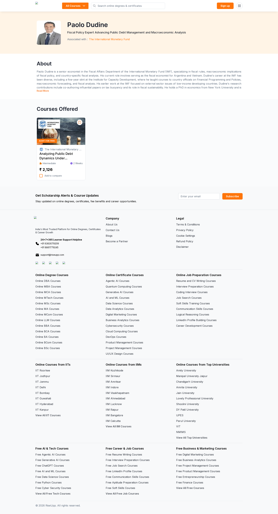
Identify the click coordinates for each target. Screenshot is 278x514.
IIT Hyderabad (44, 404)
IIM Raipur (112, 409)
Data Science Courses (119, 303)
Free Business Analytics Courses (196, 460)
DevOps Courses (116, 336)
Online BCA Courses (47, 331)
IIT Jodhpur (42, 376)
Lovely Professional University (194, 398)
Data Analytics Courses (120, 308)
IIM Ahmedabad (115, 398)
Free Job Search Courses (122, 465)
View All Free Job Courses (122, 493)
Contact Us (112, 230)
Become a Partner (117, 241)
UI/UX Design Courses (119, 353)
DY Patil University (187, 409)
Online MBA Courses (48, 286)
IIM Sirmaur (113, 376)
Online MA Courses (47, 308)
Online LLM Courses (47, 320)
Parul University (186, 421)
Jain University (185, 393)
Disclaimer (182, 246)
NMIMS (181, 432)
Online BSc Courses (47, 348)
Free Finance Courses (189, 482)
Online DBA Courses (47, 280)
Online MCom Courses (49, 314)
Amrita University (186, 387)
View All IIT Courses (48, 415)
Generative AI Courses (119, 292)
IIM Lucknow (114, 404)
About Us (111, 224)
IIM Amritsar (113, 381)
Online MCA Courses (48, 292)
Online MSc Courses (47, 303)
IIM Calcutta (113, 421)
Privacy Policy (185, 230)
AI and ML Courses (117, 297)
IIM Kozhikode (114, 370)
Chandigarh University (189, 381)
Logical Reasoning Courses (192, 314)
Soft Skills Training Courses (193, 303)
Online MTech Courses (49, 297)
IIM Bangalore (114, 415)
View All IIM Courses (118, 426)
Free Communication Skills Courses (127, 476)
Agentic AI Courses (117, 280)
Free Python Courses (48, 482)
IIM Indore (112, 387)
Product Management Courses (124, 342)
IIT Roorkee (42, 370)
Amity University (186, 370)
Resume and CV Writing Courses (196, 280)
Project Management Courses (124, 348)
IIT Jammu (42, 381)
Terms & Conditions (188, 224)
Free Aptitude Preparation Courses (127, 482)
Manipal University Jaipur (192, 376)
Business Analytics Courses (122, 320)
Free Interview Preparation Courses (128, 460)
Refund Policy (184, 241)
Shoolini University (187, 404)
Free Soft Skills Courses (120, 488)
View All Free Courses (190, 488)
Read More (43, 90)
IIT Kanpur (42, 409)
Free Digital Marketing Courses (195, 454)
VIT (178, 426)
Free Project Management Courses (197, 465)
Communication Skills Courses (194, 308)
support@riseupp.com (52, 254)
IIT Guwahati (43, 398)
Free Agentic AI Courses (50, 454)
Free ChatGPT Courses (49, 465)
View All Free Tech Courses (52, 493)
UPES (179, 415)
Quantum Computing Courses (124, 286)
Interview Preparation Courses (195, 286)
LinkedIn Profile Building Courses (196, 320)
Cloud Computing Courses (122, 331)
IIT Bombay (42, 393)
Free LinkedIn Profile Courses (124, 471)
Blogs (109, 235)
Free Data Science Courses (52, 476)
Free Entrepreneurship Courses (195, 476)
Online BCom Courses (48, 342)
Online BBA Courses (47, 325)
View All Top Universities (191, 437)
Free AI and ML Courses (50, 471)
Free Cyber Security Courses (53, 488)
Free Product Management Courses (198, 471)
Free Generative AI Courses (52, 460)
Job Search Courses (189, 297)
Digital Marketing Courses (121, 314)
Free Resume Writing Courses (124, 454)
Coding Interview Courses (192, 292)
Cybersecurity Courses (120, 325)
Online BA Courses (47, 336)
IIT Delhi (40, 387)
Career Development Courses (194, 325)
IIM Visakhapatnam (117, 393)
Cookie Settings (185, 235)
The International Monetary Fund (109, 39)
